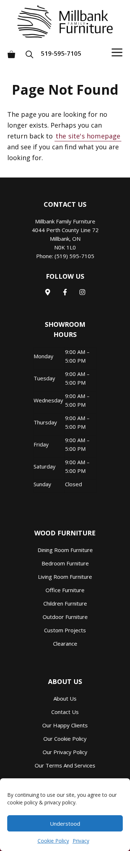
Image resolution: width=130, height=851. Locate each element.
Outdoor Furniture (65, 616)
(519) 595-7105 (74, 256)
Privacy (81, 840)
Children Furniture (65, 603)
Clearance (65, 643)
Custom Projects (65, 630)
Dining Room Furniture (65, 549)
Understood (65, 823)
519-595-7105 (61, 53)
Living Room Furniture (65, 576)
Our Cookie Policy (65, 738)
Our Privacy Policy (65, 752)
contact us (65, 711)
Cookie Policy (53, 840)
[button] (32, 51)
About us (65, 698)
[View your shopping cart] (11, 51)
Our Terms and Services (65, 765)
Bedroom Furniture (65, 563)
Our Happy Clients (65, 725)
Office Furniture (65, 590)
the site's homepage (88, 136)
